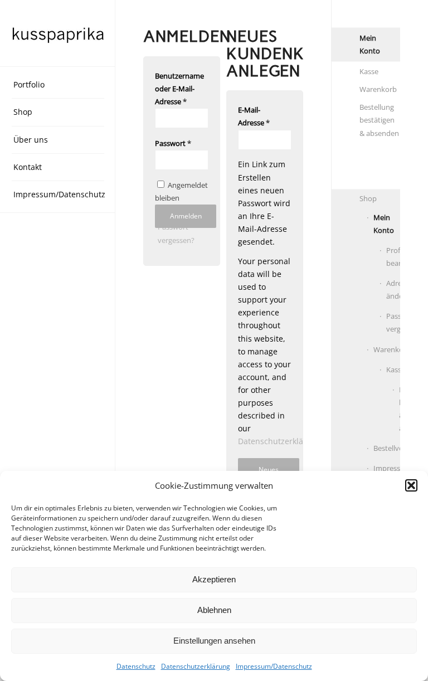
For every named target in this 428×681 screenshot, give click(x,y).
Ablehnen (214, 610)
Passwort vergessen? (393, 322)
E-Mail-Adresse (254, 116)
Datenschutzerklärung (195, 666)
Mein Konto (369, 44)
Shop (368, 198)
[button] (411, 485)
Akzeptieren (214, 579)
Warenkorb (378, 89)
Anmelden (186, 216)
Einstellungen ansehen (214, 640)
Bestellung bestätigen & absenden (379, 120)
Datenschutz (135, 666)
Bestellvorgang (386, 448)
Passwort (173, 143)
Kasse (368, 71)
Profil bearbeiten (393, 256)
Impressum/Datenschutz (274, 666)
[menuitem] (58, 85)
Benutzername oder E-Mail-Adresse (179, 88)
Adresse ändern (393, 289)
